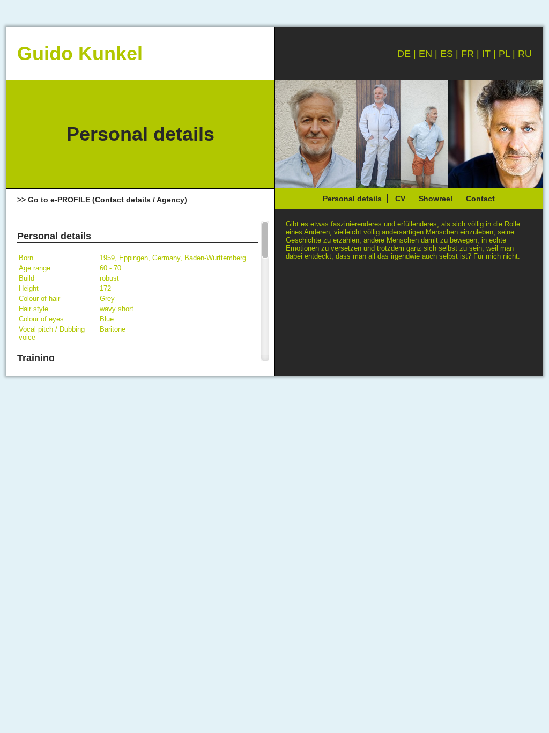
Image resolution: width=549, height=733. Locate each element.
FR (467, 53)
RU (525, 53)
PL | (508, 53)
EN (425, 53)
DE (404, 53)
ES (446, 53)
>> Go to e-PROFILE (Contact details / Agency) (102, 199)
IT (486, 53)
